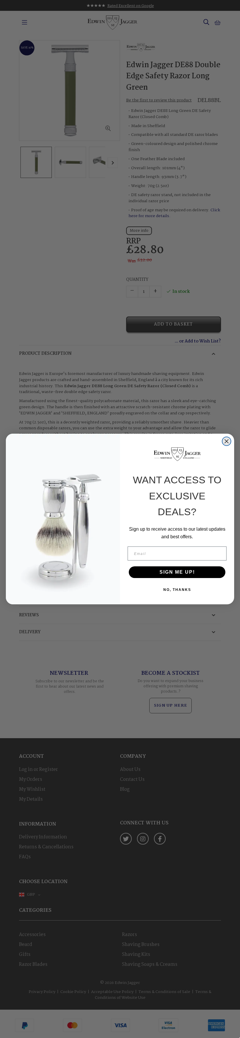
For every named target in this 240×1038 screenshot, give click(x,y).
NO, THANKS (177, 590)
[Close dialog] (226, 441)
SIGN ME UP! (177, 572)
